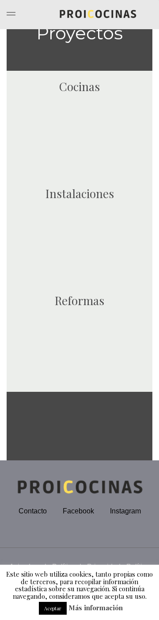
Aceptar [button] (52, 608)
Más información (95, 608)
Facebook (78, 511)
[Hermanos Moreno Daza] (79, 14)
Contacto (33, 511)
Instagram (125, 511)
